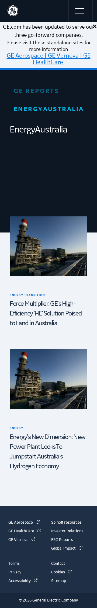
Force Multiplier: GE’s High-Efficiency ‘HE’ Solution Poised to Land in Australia (46, 313)
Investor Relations (67, 531)
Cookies (61, 572)
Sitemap (58, 581)
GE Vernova (63, 55)
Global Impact (66, 548)
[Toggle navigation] (80, 11)
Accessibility (22, 581)
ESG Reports (62, 540)
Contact (58, 564)
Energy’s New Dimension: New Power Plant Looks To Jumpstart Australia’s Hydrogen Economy (47, 452)
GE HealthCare (62, 58)
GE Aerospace (25, 55)
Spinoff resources (66, 522)
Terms (14, 564)
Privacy (14, 572)
